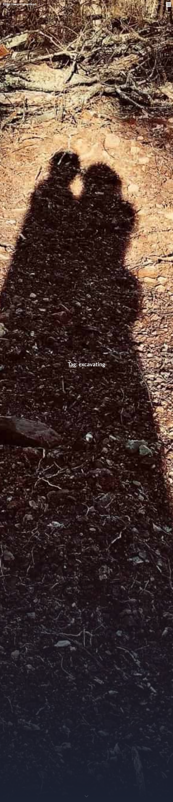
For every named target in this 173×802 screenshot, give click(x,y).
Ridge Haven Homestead (19, 4)
